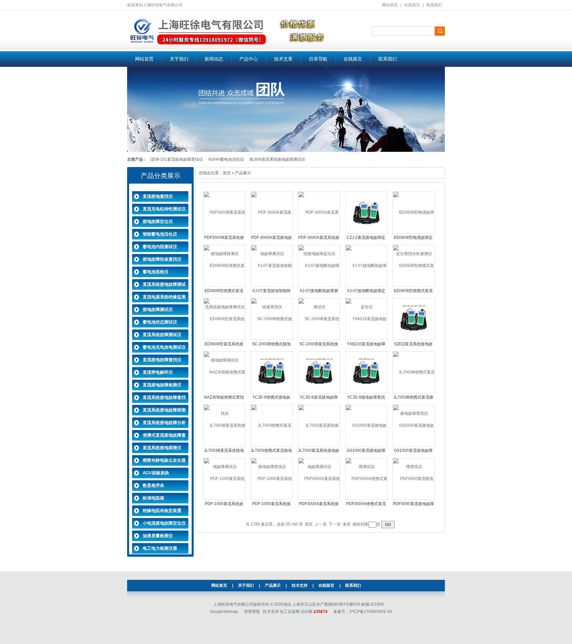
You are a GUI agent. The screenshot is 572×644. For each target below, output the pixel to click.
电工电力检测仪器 (160, 548)
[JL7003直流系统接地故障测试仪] (319, 446)
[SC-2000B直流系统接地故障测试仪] (319, 339)
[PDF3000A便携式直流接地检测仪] (367, 499)
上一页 (321, 524)
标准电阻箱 (153, 497)
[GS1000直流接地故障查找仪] (414, 446)
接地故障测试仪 (158, 309)
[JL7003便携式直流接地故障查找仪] (272, 446)
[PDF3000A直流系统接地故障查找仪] (319, 499)
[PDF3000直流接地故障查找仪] (414, 499)
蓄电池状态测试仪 (160, 322)
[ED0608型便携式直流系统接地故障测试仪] (225, 286)
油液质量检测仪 (158, 535)
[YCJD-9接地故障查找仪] (366, 372)
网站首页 (390, 5)
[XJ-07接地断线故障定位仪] (367, 286)
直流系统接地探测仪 (162, 447)
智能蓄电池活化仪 (160, 234)
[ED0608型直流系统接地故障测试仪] (225, 339)
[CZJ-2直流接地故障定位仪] (366, 212)
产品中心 (248, 59)
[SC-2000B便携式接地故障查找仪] (272, 339)
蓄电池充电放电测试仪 (164, 347)
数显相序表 (153, 485)
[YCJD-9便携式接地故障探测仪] (272, 372)
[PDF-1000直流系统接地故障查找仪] (272, 499)
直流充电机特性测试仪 (164, 208)
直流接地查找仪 (158, 196)
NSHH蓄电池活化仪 (226, 159)
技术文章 (283, 59)
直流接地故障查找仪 (162, 359)
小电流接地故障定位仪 (164, 523)
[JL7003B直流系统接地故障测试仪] (225, 446)
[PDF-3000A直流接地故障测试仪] (272, 233)
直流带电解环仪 (158, 372)
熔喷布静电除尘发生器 (164, 460)
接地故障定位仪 (158, 221)
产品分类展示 (160, 175)
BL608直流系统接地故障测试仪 (277, 159)
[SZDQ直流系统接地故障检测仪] (414, 319)
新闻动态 (214, 59)
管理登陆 (252, 611)
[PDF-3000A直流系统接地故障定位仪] (319, 233)
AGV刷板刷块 (156, 472)
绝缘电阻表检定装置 (162, 510)
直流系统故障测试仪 (162, 334)
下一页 (335, 524)
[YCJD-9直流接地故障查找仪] (319, 372)
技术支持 (300, 585)
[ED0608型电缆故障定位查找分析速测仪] (414, 233)
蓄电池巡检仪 (155, 271)
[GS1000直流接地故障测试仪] (367, 446)
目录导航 (318, 59)
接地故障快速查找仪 (162, 259)
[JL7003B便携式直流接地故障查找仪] (414, 392)
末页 (347, 524)
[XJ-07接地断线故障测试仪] (319, 286)
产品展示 (273, 585)
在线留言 (412, 5)
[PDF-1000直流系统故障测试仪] (225, 499)
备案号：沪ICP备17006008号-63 (362, 611)
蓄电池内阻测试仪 (160, 246)
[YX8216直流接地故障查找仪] (367, 339)
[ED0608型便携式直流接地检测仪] (414, 286)
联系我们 (434, 5)
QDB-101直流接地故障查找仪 (176, 159)
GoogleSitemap (224, 611)
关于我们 (179, 59)
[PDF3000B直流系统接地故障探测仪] (225, 233)
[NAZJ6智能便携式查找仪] (225, 392)
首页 (227, 173)
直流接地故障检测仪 (162, 384)
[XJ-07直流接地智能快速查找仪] (272, 286)
